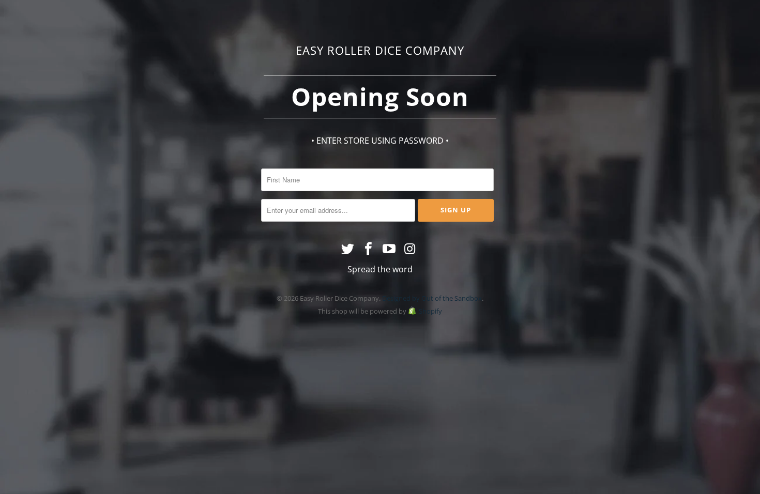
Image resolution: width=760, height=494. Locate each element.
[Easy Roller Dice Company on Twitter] (348, 249)
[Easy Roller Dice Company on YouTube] (389, 249)
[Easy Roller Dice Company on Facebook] (368, 249)
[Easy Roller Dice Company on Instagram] (410, 249)
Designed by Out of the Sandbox (432, 298)
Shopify (430, 311)
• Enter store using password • (380, 140)
